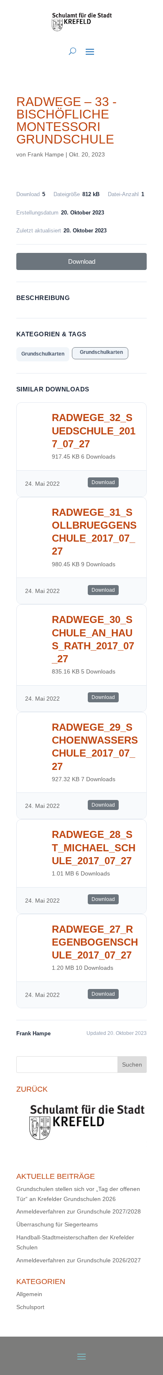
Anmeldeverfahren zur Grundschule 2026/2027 (78, 1260)
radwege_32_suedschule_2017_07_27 (93, 430)
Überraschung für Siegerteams (57, 1224)
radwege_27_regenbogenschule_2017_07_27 (95, 942)
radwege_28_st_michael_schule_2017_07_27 (93, 847)
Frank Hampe (46, 154)
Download (81, 261)
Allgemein (29, 1294)
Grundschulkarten (42, 354)
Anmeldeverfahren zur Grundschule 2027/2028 (78, 1211)
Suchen (132, 1064)
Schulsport (30, 1307)
